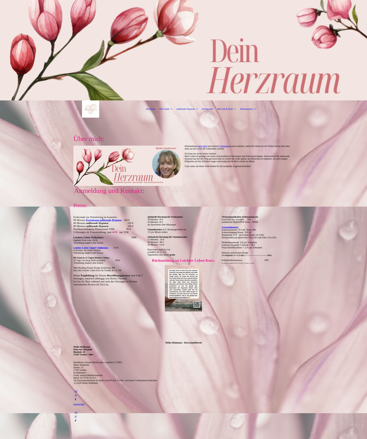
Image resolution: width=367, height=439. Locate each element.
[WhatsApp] (76, 395)
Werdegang (224, 146)
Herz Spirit (164, 109)
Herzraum (150, 109)
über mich (202, 146)
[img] (183, 50)
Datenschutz (79, 404)
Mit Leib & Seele (225, 109)
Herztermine (207, 109)
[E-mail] (76, 391)
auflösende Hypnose (185, 109)
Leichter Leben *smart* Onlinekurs (91, 247)
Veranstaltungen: (230, 227)
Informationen (246, 109)
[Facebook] (75, 399)
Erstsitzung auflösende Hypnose (104, 220)
